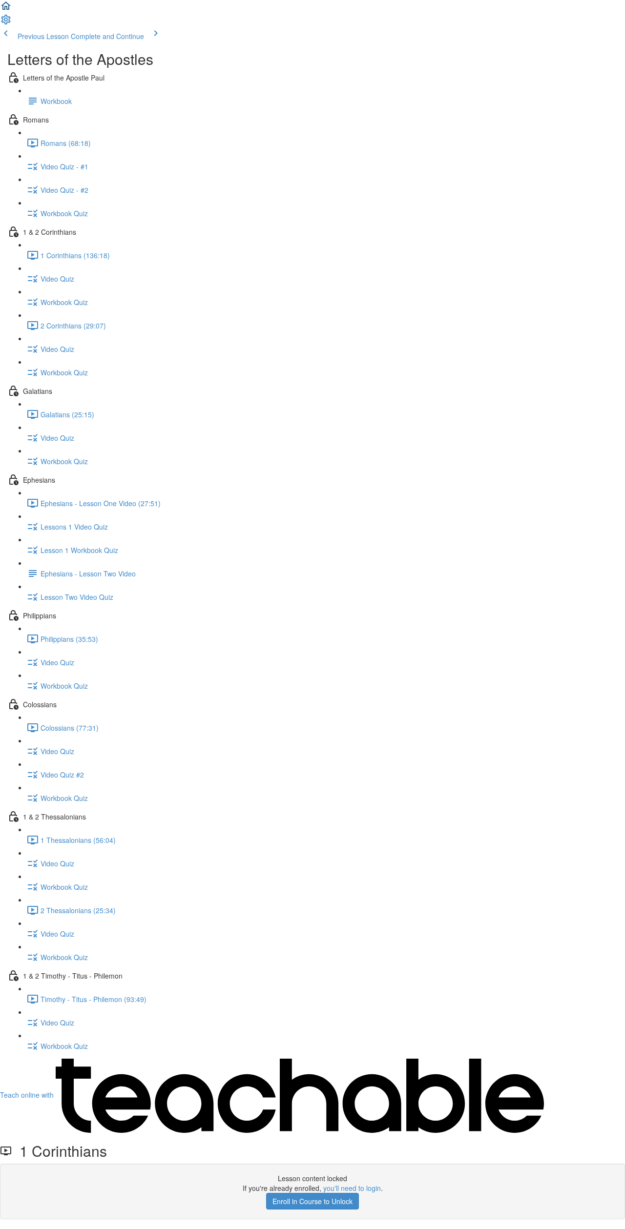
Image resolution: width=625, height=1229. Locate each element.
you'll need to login (352, 1188)
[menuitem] (6, 22)
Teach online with (28, 1095)
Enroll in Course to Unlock (312, 1201)
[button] (6, 9)
